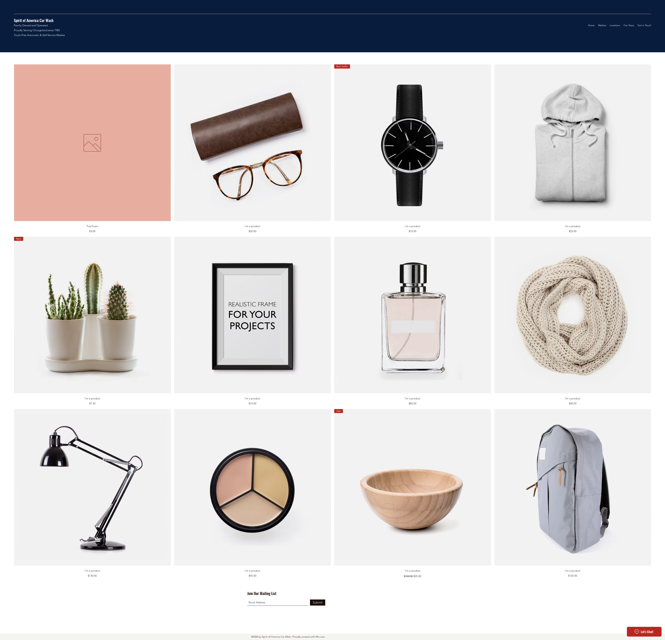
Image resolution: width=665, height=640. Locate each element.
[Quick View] (92, 142)
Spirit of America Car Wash (34, 20)
